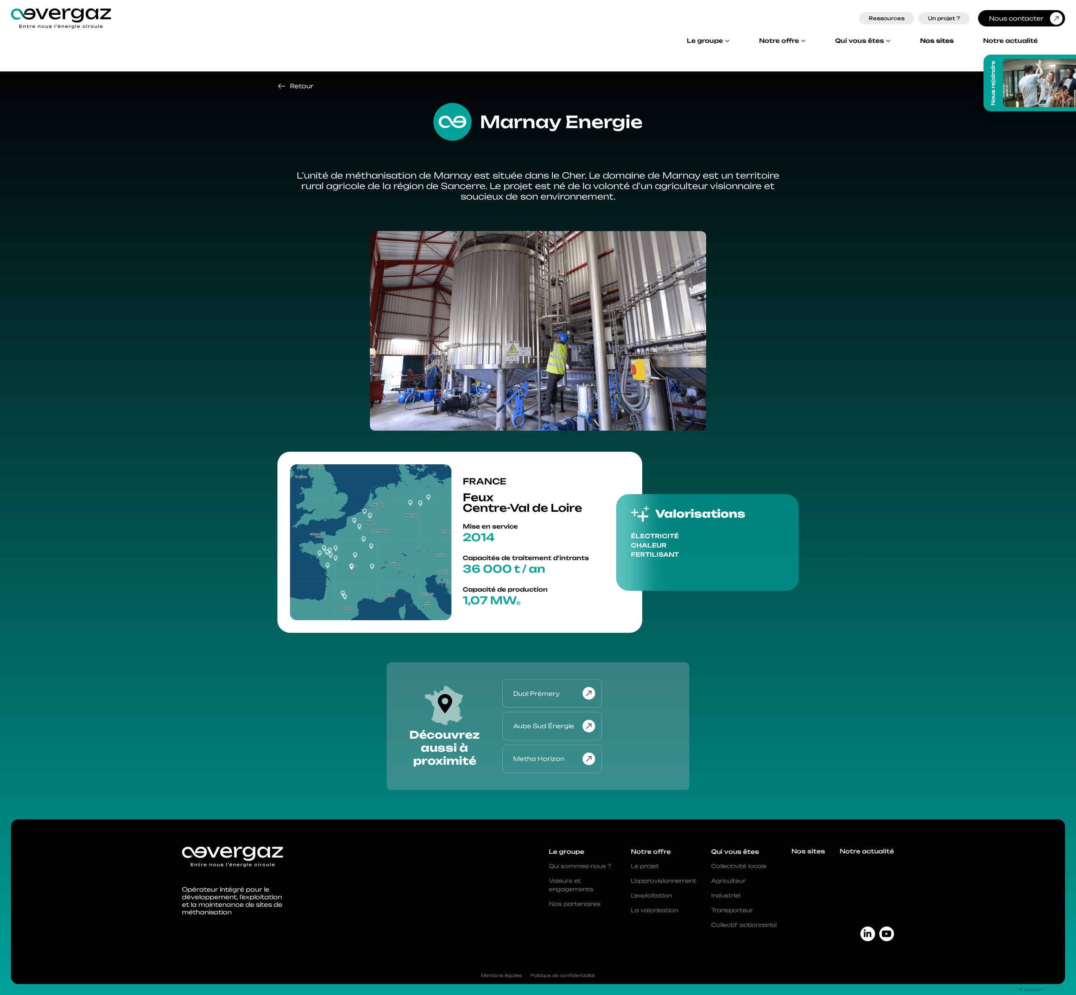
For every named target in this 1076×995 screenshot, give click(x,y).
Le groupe (705, 40)
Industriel (725, 895)
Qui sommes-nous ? (580, 866)
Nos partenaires (575, 903)
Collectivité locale (739, 866)
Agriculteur (728, 880)
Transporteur (732, 910)
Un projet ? (944, 18)
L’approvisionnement (663, 880)
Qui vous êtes (859, 40)
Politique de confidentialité (562, 975)
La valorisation (654, 910)
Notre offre (779, 40)
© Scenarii (1031, 989)
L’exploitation (651, 895)
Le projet (645, 866)
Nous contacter (1016, 18)
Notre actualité (1010, 40)
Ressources (887, 18)
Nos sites (937, 40)
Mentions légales (501, 975)
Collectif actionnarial (744, 924)
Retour (302, 85)
